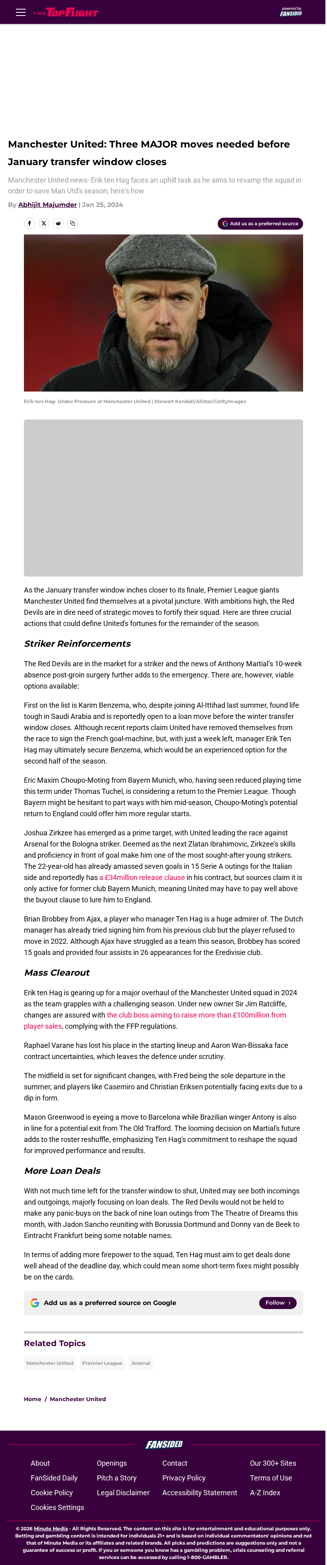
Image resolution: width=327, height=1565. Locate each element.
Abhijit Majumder (47, 205)
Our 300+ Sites (273, 1463)
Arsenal (141, 1363)
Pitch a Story (117, 1478)
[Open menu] (21, 12)
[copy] (72, 223)
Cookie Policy (52, 1492)
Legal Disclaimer (123, 1492)
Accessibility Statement (199, 1492)
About (40, 1463)
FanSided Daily (54, 1478)
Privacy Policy (184, 1478)
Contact (174, 1463)
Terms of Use (271, 1478)
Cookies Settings (57, 1507)
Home (32, 1399)
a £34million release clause (142, 877)
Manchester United (49, 1363)
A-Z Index (265, 1492)
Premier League (102, 1363)
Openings (112, 1463)
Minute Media (51, 1529)
